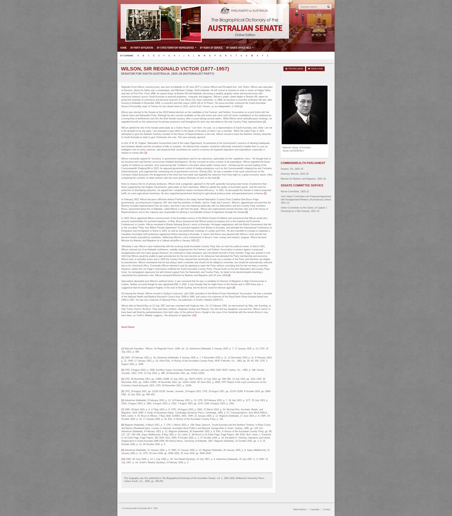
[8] (229, 275)
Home (123, 47)
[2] (264, 121)
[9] (234, 287)
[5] (265, 193)
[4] (218, 178)
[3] (145, 152)
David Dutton (128, 327)
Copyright (314, 509)
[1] (241, 106)
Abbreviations (299, 509)
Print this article (294, 68)
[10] (194, 315)
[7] (198, 240)
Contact (326, 509)
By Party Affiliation (141, 47)
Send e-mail (315, 68)
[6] (246, 212)
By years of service (211, 47)
